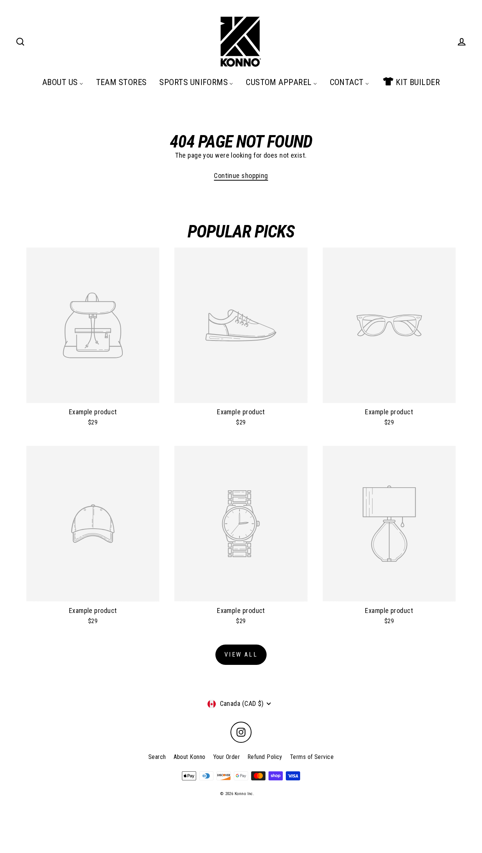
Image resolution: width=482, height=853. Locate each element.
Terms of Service (312, 756)
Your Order (226, 756)
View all (241, 654)
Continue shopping (241, 175)
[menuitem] (63, 82)
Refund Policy (264, 756)
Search (157, 756)
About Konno (190, 756)
